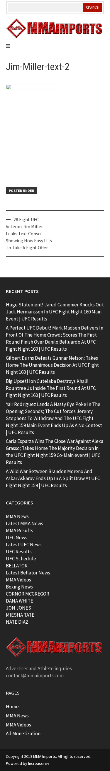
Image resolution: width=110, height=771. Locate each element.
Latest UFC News (24, 544)
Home (12, 706)
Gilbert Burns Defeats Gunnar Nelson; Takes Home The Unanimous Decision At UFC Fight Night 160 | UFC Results (52, 365)
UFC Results (19, 551)
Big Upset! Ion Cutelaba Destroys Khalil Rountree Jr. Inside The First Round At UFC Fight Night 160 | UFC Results (51, 388)
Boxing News (19, 587)
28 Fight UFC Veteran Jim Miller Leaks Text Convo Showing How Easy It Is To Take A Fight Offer (29, 233)
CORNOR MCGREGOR (27, 594)
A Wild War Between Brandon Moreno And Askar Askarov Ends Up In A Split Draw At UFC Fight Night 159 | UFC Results (53, 478)
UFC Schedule (21, 558)
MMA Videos (18, 579)
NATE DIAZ (17, 622)
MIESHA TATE (20, 615)
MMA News (17, 516)
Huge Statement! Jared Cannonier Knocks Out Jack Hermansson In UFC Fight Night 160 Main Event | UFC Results (55, 311)
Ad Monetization (23, 733)
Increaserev (38, 763)
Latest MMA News (24, 523)
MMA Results (19, 530)
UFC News (16, 537)
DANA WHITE (19, 601)
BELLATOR (17, 565)
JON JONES (18, 608)
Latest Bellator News (28, 572)
